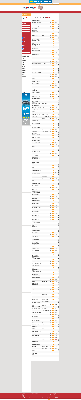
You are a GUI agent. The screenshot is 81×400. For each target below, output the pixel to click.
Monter (33, 131)
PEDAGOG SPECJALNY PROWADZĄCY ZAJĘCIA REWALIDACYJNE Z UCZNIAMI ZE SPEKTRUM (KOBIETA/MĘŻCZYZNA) (36, 173)
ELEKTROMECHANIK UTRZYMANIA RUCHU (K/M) (36, 61)
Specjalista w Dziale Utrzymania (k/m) (36, 329)
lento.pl (23, 48)
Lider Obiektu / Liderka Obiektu (35, 114)
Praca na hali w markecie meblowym (36, 183)
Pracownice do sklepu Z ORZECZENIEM (36, 275)
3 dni (38, 17)
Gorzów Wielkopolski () (24, 60)
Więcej (53, 22)
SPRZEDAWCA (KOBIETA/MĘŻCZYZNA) (35, 337)
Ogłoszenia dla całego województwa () (25, 56)
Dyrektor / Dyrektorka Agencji (35, 48)
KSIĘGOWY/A (33, 109)
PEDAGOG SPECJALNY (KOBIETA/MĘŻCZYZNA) (36, 170)
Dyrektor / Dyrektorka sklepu (35, 50)
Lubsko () (23, 64)
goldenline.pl (24, 45)
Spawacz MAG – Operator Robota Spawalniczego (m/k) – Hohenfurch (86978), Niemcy (36, 312)
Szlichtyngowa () (23, 72)
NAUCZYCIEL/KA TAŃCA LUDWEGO (35, 151)
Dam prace (33, 35)
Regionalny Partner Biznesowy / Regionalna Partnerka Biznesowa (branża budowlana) (35, 302)
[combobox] (26, 20)
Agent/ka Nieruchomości (34, 22)
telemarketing (24, 40)
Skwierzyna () (23, 68)
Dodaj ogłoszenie (23, 393)
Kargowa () (23, 62)
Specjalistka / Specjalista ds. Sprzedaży (36, 331)
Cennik (23, 394)
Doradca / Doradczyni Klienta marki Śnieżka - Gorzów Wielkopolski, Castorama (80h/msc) (36, 45)
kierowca (23, 38)
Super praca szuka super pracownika (36, 344)
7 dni (41, 17)
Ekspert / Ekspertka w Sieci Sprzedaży (36, 57)
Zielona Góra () (24, 76)
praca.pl (23, 44)
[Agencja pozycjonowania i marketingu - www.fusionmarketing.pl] (54, 393)
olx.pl (23, 49)
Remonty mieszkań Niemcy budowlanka (36, 308)
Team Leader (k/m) (34, 346)
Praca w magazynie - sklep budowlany (36, 239)
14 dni (44, 17)
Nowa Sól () (23, 66)
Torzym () (23, 74)
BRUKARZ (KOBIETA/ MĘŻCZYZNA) (35, 31)
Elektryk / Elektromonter (35, 63)
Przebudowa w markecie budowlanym (36, 279)
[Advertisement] (50, 7)
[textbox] (26, 20)
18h (35, 17)
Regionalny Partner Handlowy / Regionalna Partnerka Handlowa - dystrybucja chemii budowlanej (36, 304)
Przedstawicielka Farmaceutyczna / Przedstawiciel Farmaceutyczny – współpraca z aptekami (36, 287)
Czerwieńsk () (23, 58)
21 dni (48, 17)
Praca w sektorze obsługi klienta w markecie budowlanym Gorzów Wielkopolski (36, 242)
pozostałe (24, 41)
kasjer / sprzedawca (24, 37)
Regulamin (23, 395)
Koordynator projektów (34, 107)
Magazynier (33, 116)
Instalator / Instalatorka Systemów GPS (36, 72)
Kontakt (23, 396)
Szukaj (26, 52)
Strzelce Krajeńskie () (24, 70)
